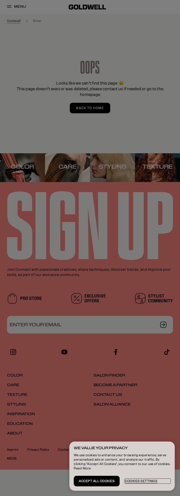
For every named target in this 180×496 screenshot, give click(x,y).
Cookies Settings (141, 481)
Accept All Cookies (97, 481)
